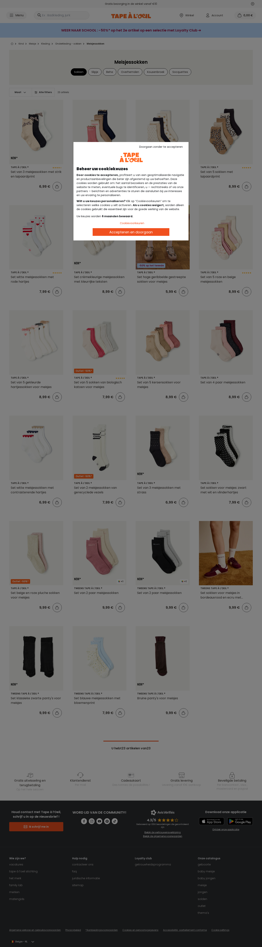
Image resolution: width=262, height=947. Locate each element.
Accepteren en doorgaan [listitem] (131, 232)
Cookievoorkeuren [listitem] (132, 223)
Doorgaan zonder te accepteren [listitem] (161, 147)
